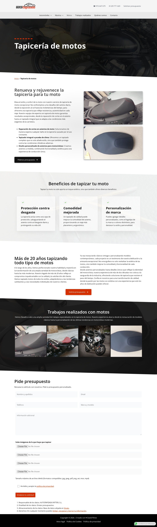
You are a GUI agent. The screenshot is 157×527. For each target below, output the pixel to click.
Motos (69, 15)
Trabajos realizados (83, 15)
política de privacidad (45, 486)
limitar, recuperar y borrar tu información (69, 511)
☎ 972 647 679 (99, 6)
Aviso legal (60, 521)
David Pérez (92, 518)
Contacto (114, 15)
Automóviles (44, 15)
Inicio (16, 78)
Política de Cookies (74, 521)
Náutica (58, 15)
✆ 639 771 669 (114, 6)
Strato (66, 508)
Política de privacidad (92, 521)
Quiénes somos (100, 15)
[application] (50, 15)
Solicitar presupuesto (132, 6)
